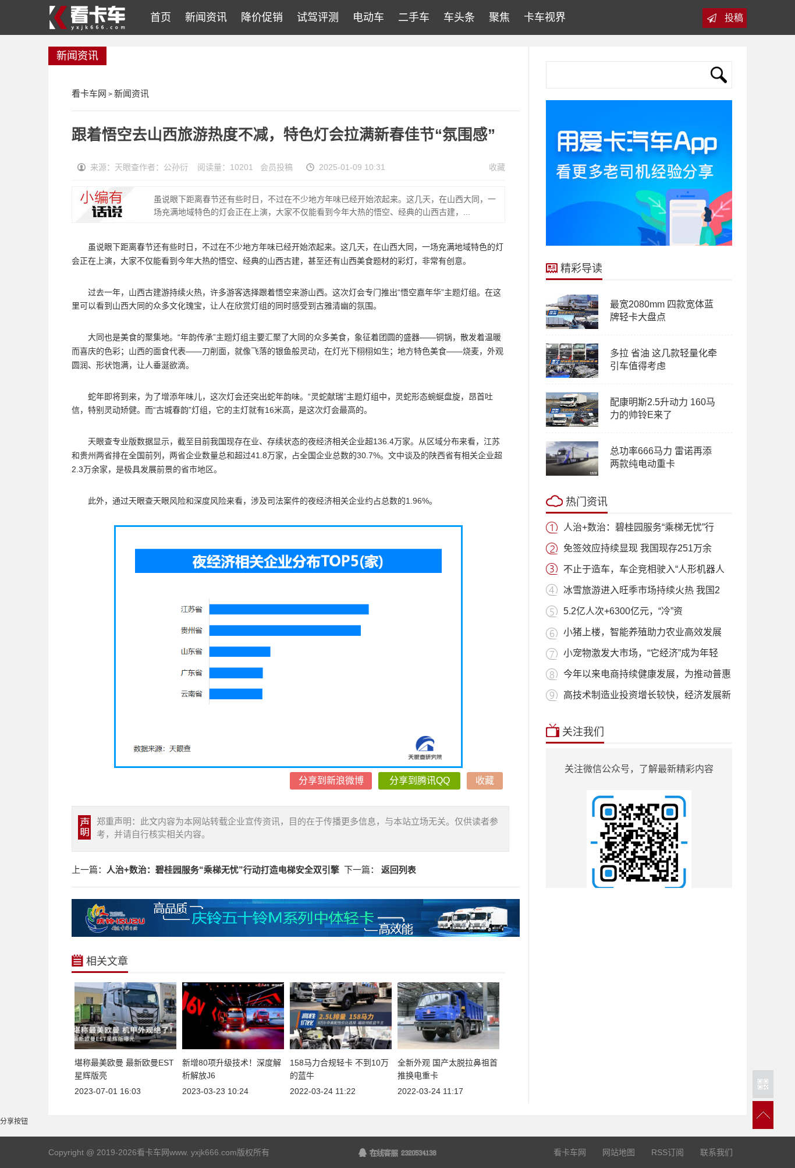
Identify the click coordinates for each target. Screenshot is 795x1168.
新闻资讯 (206, 17)
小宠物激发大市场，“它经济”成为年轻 (640, 653)
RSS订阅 (667, 1152)
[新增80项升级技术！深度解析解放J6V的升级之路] (233, 1047)
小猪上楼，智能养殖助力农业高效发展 (642, 632)
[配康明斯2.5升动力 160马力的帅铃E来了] (572, 424)
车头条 (459, 17)
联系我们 (716, 1152)
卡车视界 (545, 17)
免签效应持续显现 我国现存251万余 (637, 548)
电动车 (368, 17)
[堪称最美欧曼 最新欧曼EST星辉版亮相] (125, 1047)
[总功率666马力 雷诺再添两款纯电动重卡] (572, 473)
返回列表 (398, 870)
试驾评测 (318, 17)
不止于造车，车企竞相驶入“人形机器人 (644, 569)
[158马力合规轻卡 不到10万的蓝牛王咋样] (341, 1047)
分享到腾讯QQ (419, 780)
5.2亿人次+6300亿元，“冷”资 (623, 611)
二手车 (414, 17)
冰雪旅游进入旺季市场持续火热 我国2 (641, 590)
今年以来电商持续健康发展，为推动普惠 (647, 674)
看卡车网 (88, 17)
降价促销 (262, 17)
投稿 (734, 18)
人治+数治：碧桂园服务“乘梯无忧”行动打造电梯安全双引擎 (223, 870)
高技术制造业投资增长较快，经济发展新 (647, 695)
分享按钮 (14, 1121)
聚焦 (499, 17)
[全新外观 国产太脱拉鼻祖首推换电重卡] (448, 1047)
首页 (157, 17)
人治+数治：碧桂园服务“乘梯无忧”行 (638, 527)
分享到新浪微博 (331, 780)
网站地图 (618, 1152)
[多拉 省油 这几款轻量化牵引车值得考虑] (572, 375)
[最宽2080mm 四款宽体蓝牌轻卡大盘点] (572, 327)
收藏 (497, 167)
